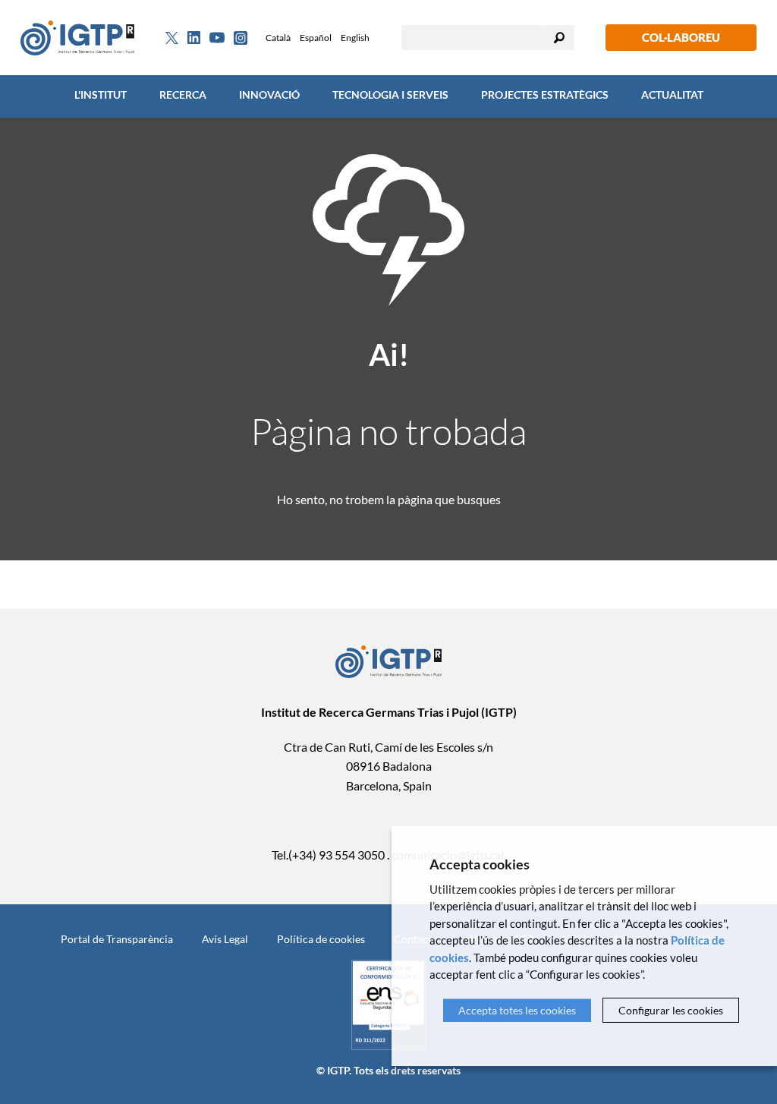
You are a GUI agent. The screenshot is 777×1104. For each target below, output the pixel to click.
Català (278, 37)
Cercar (559, 37)
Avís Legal (225, 938)
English (355, 37)
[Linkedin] (193, 38)
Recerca (182, 94)
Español (316, 37)
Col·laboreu (681, 37)
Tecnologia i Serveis (390, 94)
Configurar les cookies (670, 1010)
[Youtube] (217, 37)
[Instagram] (240, 38)
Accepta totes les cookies (517, 1010)
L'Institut (100, 94)
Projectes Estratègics (545, 94)
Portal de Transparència (117, 938)
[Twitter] (171, 38)
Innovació (269, 94)
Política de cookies (321, 938)
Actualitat (672, 94)
